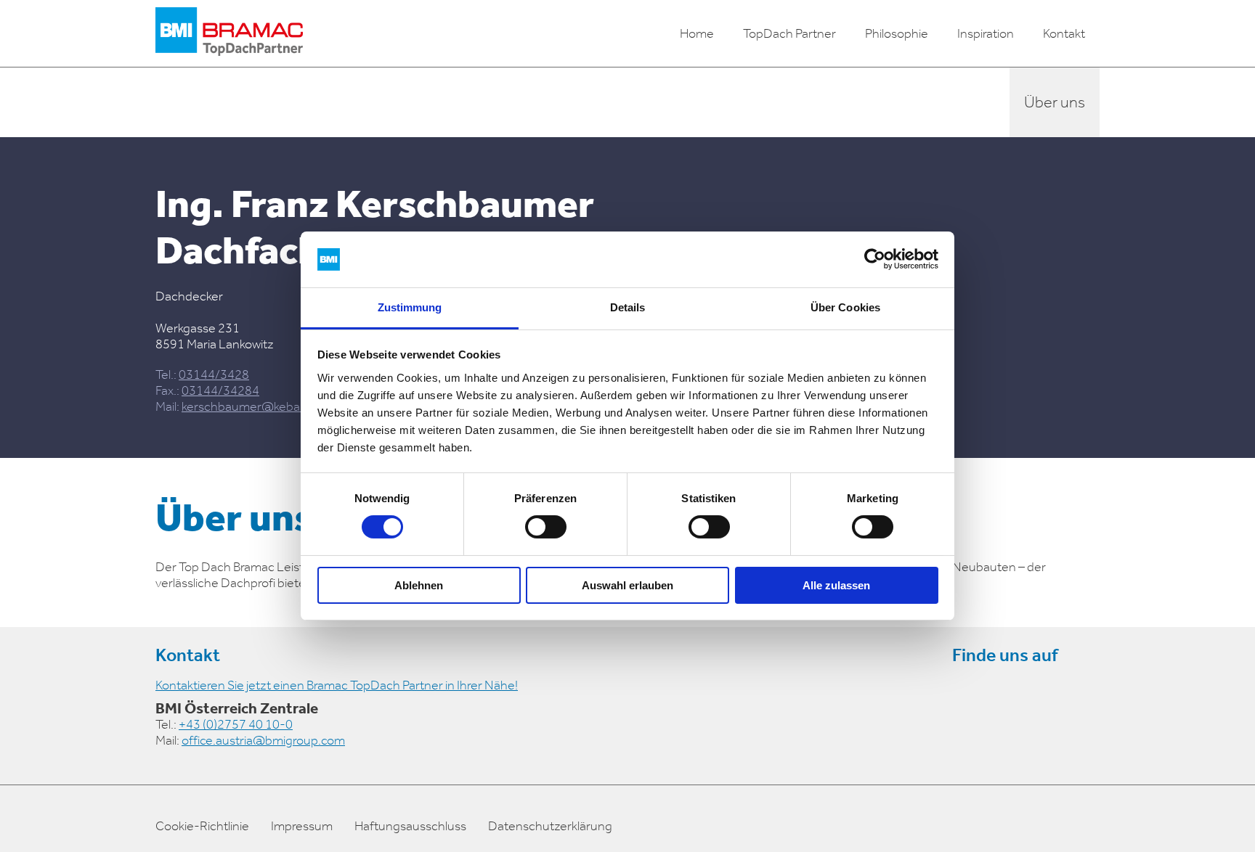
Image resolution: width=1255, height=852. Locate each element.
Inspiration (985, 33)
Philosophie (896, 33)
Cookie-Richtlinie (202, 826)
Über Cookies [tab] (845, 307)
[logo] (229, 33)
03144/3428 (214, 374)
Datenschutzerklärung (550, 826)
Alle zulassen (836, 585)
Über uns (1054, 102)
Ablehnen (418, 585)
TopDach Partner (789, 33)
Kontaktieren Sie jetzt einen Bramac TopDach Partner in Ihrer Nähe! (336, 685)
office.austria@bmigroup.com (263, 740)
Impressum (302, 826)
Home (697, 33)
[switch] (545, 526)
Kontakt (1064, 33)
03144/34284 (220, 390)
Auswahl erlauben (627, 585)
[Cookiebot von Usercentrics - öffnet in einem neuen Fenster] (874, 259)
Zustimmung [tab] (410, 307)
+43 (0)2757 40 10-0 (236, 724)
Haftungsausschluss (410, 826)
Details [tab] (628, 307)
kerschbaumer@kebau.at (251, 406)
